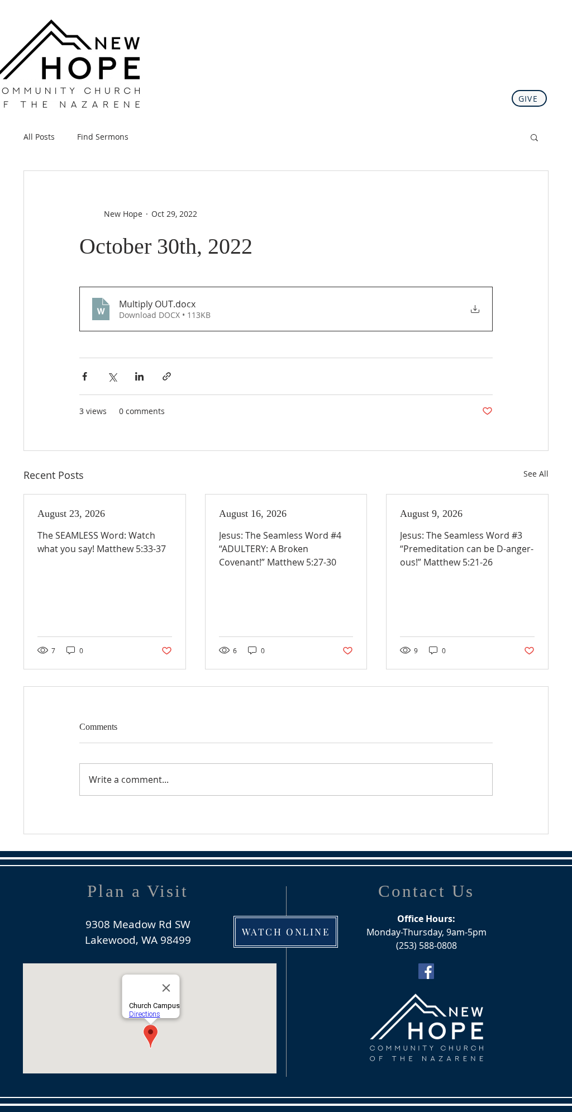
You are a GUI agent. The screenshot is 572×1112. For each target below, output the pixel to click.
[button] (534, 136)
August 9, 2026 (431, 513)
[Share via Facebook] (84, 376)
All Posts (39, 136)
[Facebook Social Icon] (426, 971)
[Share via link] (166, 376)
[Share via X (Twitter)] (112, 376)
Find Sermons (102, 136)
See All (536, 473)
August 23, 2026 (71, 513)
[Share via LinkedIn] (139, 376)
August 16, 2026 (253, 513)
